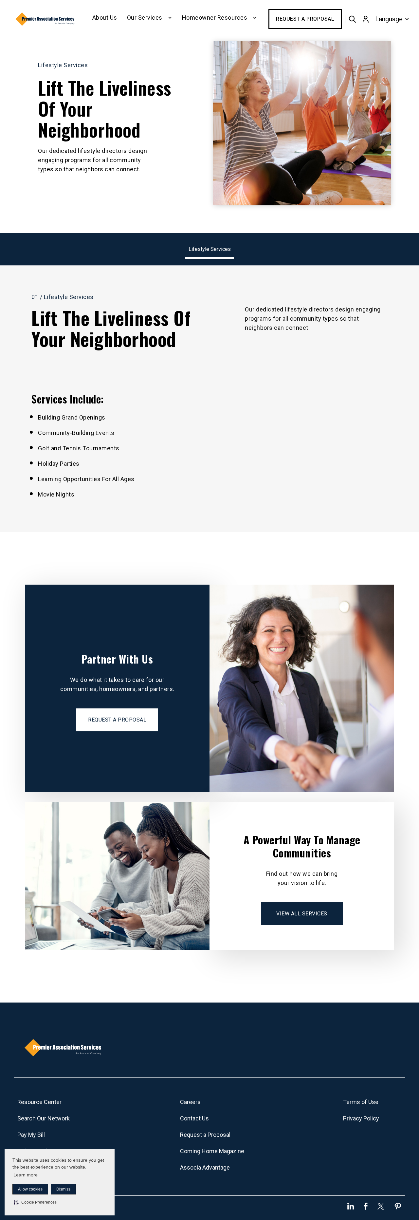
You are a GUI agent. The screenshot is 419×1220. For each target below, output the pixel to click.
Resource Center (39, 1101)
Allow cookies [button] (30, 1189)
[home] (45, 19)
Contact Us (194, 1118)
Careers (190, 1101)
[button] (35, 1202)
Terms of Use (360, 1101)
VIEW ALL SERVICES (301, 913)
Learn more (25, 1174)
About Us (104, 17)
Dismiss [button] (63, 1189)
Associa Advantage (205, 1167)
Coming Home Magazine (212, 1151)
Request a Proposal (305, 19)
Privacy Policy (361, 1118)
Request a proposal (117, 720)
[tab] (209, 249)
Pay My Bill (31, 1134)
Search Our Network (43, 1118)
